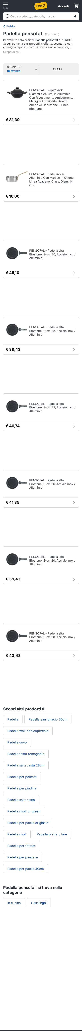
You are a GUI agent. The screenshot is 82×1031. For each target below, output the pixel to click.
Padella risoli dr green (23, 811)
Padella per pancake (22, 857)
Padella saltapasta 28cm (25, 765)
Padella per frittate (21, 846)
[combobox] (41, 16)
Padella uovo (17, 742)
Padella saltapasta (21, 800)
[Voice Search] (75, 17)
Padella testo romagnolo (25, 754)
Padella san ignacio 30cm (48, 719)
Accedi (63, 6)
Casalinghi (39, 903)
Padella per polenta (22, 777)
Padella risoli (16, 834)
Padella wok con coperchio (27, 731)
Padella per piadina (21, 788)
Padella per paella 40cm (25, 869)
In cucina (14, 903)
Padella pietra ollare (52, 834)
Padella (10, 26)
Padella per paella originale (27, 823)
